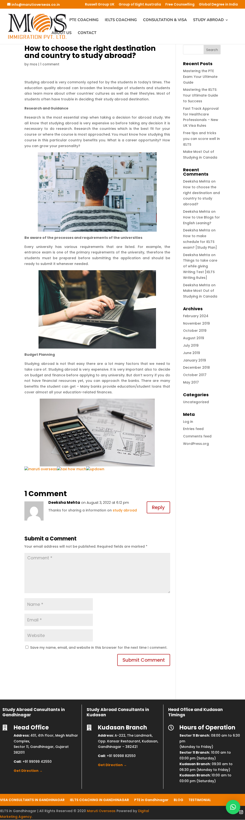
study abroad (125, 510)
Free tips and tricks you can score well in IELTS (201, 139)
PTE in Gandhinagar (151, 799)
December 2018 (196, 367)
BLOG (178, 799)
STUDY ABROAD (208, 20)
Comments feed (197, 436)
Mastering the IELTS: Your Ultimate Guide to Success (200, 95)
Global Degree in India (218, 5)
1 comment (49, 64)
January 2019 (194, 360)
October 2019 (194, 330)
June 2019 (191, 352)
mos (33, 64)
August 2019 (193, 338)
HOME (57, 20)
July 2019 (191, 345)
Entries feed (193, 428)
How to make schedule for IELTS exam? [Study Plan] (200, 242)
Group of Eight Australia (140, 5)
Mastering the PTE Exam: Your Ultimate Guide (200, 77)
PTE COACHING (84, 20)
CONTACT (87, 33)
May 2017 (191, 382)
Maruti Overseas (101, 811)
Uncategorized (196, 402)
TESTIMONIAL (200, 799)
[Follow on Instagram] (241, 812)
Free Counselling (180, 5)
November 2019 (196, 323)
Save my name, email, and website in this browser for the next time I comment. (98, 647)
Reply (158, 507)
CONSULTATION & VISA (165, 20)
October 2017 (194, 375)
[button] (233, 807)
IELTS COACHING (121, 20)
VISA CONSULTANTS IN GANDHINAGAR (32, 799)
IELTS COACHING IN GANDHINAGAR (99, 799)
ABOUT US (61, 33)
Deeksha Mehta (64, 502)
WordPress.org (196, 443)
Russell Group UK (99, 5)
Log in (188, 421)
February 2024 (195, 316)
